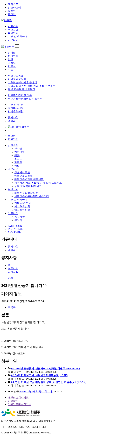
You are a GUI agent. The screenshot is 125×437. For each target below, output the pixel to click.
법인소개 (13, 26)
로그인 (12, 14)
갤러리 (12, 121)
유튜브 (12, 11)
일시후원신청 (15, 111)
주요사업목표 (15, 75)
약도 (10, 69)
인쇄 (10, 277)
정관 (10, 59)
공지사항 (13, 117)
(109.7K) (45, 368)
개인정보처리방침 (18, 397)
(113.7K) (39, 375)
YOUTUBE (14, 231)
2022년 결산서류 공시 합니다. (36, 391)
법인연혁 (13, 56)
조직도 (12, 62)
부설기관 (13, 33)
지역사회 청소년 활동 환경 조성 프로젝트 (31, 85)
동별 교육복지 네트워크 (21, 89)
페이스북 (13, 4)
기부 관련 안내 (16, 104)
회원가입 (13, 139)
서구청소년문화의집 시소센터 (25, 98)
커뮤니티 (13, 40)
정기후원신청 (15, 108)
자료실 (12, 66)
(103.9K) (48, 382)
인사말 (12, 52)
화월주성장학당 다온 (20, 95)
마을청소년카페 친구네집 (22, 82)
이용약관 (13, 401)
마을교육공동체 (17, 79)
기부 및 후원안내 (17, 36)
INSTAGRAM (15, 228)
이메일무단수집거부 (19, 404)
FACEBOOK (15, 226)
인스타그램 (14, 7)
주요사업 (13, 29)
